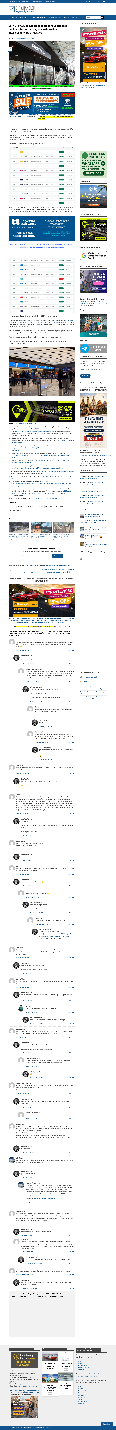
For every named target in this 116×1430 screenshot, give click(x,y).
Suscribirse (57, 556)
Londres (81, 1370)
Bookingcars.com (21, 1384)
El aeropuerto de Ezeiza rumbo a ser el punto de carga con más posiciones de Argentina (93, 688)
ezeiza (59, 565)
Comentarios (88, 524)
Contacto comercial (26, 1)
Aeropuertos (25, 17)
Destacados (21, 23)
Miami (80, 1361)
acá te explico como (30, 1386)
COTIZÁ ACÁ (34, 247)
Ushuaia (100, 1374)
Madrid (80, 1363)
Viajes (74, 17)
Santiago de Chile (84, 1368)
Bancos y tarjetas (39, 17)
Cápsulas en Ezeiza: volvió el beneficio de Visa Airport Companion (93, 490)
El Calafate (94, 1376)
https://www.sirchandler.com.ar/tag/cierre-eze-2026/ (33, 431)
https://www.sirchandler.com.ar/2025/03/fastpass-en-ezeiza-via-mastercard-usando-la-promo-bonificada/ (57, 936)
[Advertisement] (74, 9)
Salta (94, 1374)
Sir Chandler (33, 38)
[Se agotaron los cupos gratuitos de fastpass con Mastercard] (63, 528)
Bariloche (88, 1374)
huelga (69, 565)
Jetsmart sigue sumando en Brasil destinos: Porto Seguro (95, 528)
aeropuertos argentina (51, 565)
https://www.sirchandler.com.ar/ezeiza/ (43, 498)
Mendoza (80, 1376)
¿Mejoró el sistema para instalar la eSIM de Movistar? (92, 477)
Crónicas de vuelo (55, 17)
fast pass (64, 565)
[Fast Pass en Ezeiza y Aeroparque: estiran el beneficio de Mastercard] (19, 528)
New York (81, 1393)
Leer (50, 1371)
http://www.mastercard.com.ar (44, 1198)
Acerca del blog (16, 1)
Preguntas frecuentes (49, 1)
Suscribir (85, 376)
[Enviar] (102, 17)
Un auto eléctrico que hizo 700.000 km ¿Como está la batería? (91, 698)
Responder (71, 650)
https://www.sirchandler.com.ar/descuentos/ (95, 455)
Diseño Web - (45, 1427)
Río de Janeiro (83, 1365)
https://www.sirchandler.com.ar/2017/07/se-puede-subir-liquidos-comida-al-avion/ (39, 468)
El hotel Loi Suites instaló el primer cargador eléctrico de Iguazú (93, 693)
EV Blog (84, 681)
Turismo (67, 17)
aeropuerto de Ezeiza (27, 424)
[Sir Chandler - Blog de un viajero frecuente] (22, 9)
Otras (81, 17)
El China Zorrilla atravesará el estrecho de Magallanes (94, 515)
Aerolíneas (14, 17)
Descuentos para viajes (37, 1)
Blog (10, 1)
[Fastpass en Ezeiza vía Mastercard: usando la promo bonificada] (41, 528)
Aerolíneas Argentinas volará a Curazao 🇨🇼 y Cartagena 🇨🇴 (94, 536)
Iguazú (87, 1376)
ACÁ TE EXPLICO (63, 626)
